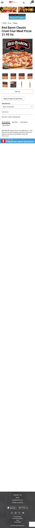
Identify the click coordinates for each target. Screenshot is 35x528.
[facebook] (12, 513)
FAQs (17, 497)
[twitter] (19, 513)
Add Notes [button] (5, 112)
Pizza (15, 23)
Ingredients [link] (24, 122)
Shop (9, 23)
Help (17, 520)
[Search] (22, 2)
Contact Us (17, 495)
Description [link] (6, 122)
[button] (5, 76)
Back (4, 23)
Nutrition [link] (15, 122)
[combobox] (17, 107)
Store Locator (17, 502)
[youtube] (23, 513)
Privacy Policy (17, 516)
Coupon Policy (17, 500)
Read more (5, 136)
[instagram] (16, 513)
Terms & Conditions (17, 518)
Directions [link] (6, 125)
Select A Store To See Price (12, 99)
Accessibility (17, 522)
